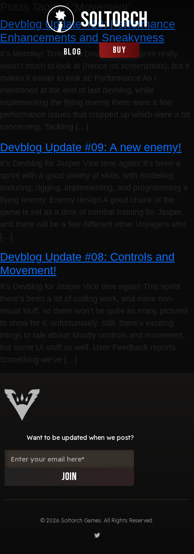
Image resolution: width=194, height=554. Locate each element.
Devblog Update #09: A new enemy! (90, 147)
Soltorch (114, 20)
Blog (72, 51)
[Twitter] (97, 535)
